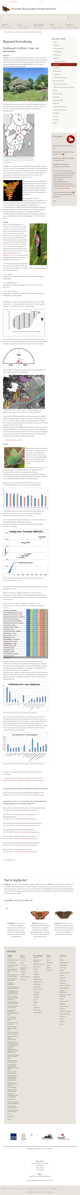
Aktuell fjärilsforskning (13, 960)
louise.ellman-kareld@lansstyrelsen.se (30, 825)
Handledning (36, 977)
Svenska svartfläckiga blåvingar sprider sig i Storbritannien (12, 998)
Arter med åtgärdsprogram (60, 84)
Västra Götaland (37, 1012)
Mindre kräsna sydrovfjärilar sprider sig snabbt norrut (12, 1095)
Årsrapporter (23, 965)
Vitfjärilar (56, 45)
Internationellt (57, 71)
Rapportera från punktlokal (37, 960)
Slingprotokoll (37, 984)
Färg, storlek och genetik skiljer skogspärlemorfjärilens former (13, 1012)
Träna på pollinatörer (60, 110)
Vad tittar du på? (11, 1099)
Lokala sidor (36, 997)
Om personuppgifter (47, 1192)
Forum (55, 26)
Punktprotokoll (37, 987)
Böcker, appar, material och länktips (64, 87)
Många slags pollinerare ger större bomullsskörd (13, 1102)
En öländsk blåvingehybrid (11, 983)
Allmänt (49, 967)
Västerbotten (36, 1007)
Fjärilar (55, 123)
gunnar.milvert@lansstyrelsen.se (28, 819)
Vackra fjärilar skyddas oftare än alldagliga (13, 1110)
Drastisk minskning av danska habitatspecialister (12, 1038)
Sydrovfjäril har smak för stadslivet (12, 1023)
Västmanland (36, 1010)
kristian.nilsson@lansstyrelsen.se (28, 810)
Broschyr (35, 969)
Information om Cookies (34, 1192)
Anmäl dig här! (11, 1116)
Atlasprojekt (56, 74)
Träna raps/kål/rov (58, 48)
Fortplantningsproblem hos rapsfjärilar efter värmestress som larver (13, 992)
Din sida (9, 1119)
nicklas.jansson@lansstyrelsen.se (35, 795)
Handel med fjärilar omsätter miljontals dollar (12, 1028)
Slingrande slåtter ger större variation (12, 979)
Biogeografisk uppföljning (23, 968)
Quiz (55, 42)
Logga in (67, 1)
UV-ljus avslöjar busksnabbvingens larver (11, 1018)
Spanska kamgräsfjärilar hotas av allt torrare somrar (13, 1056)
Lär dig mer (71, 26)
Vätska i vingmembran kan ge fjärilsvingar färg (13, 1032)
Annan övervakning (21, 32)
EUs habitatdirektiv (58, 81)
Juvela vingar (57, 55)
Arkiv (54, 201)
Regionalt (56, 65)
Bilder (48, 965)
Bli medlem (13, 1)
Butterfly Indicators (25, 977)
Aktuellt (6, 26)
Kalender (9, 1114)
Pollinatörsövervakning (60, 107)
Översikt (49, 957)
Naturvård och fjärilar (60, 77)
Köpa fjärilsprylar (58, 100)
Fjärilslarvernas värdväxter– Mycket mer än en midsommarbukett (12, 1085)
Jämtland (35, 1002)
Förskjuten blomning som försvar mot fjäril (12, 1002)
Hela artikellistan (11, 962)
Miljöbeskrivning (37, 979)
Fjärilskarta (36, 994)
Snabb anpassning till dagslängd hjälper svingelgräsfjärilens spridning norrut (12, 1078)
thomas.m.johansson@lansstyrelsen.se (29, 832)
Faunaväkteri (57, 68)
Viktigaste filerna (37, 982)
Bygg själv (56, 103)
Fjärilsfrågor (50, 962)
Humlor (55, 116)
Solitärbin (56, 119)
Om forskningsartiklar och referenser (12, 965)
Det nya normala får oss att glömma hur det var (13, 987)
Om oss (22, 26)
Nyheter (9, 957)
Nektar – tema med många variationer (12, 1072)
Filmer (22, 962)
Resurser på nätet (58, 94)
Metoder (35, 971)
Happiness (54, 1188)
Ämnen (48, 960)
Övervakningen (38, 26)
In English (40, 1)
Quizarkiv (56, 58)
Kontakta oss (23, 979)
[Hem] (40, 8)
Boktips (55, 90)
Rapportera (36, 957)
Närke (34, 1005)
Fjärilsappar (56, 97)
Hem (5, 32)
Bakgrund (22, 957)
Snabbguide (36, 974)
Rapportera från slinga (38, 964)
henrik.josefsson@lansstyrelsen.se (28, 852)
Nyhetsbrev (23, 971)
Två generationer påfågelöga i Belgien (12, 1106)
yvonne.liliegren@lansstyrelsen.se (28, 838)
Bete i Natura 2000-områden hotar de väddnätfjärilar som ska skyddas (13, 1067)
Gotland (35, 999)
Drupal (32, 1188)
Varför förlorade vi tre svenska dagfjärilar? (12, 975)
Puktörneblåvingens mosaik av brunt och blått (12, 970)
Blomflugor (56, 113)
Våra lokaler (36, 992)
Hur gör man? (36, 966)
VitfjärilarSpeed (57, 52)
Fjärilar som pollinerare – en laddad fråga (13, 1006)
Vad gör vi (23, 960)
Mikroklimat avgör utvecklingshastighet (12, 1061)
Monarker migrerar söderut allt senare (12, 1090)
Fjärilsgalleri (50, 970)
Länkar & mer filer (38, 989)
